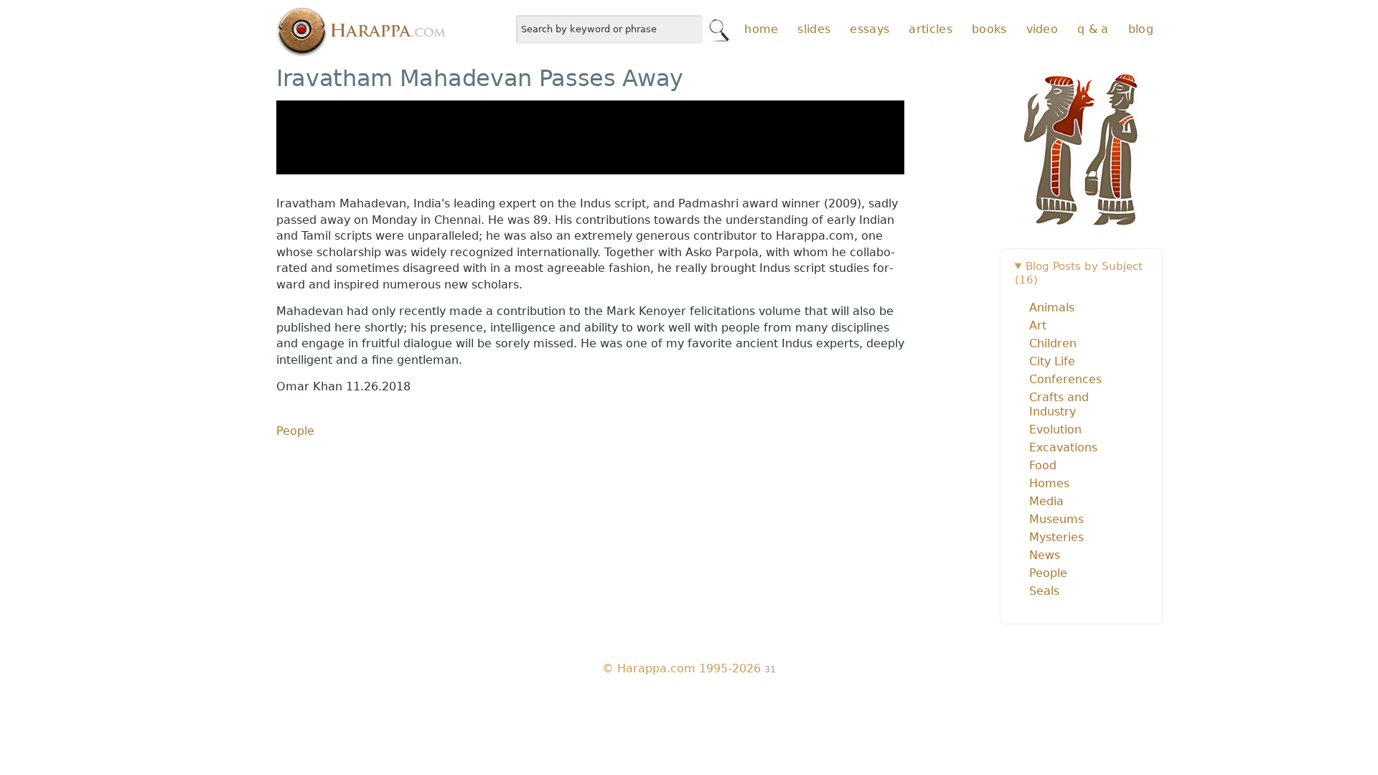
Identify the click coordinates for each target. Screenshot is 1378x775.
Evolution (1055, 429)
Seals (1044, 591)
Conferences (1065, 379)
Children (1053, 343)
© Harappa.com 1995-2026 (681, 668)
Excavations (1063, 447)
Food (1042, 465)
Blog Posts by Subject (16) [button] (1079, 273)
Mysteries (1056, 537)
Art (1037, 325)
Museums (1056, 519)
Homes (1049, 483)
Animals (1051, 307)
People (295, 431)
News (1044, 555)
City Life (1052, 361)
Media (1046, 501)
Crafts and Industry (1059, 404)
